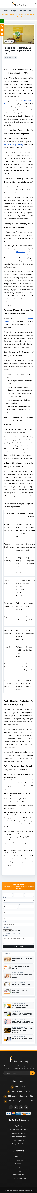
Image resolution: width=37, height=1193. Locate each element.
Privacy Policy (18, 1175)
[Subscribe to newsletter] (32, 1073)
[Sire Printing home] (19, 1059)
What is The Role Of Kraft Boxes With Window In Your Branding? (22, 1030)
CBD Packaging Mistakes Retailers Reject (19, 991)
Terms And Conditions (18, 1178)
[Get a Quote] (2, 34)
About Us (18, 1157)
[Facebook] (11, 1107)
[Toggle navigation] (2, 4)
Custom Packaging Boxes (18, 957)
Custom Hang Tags (18, 1144)
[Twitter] (16, 1107)
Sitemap (19, 1171)
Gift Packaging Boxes (18, 1140)
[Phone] (2, 26)
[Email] (2, 30)
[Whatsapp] (2, 21)
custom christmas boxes (18, 1137)
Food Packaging (16, 1011)
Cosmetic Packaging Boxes (18, 1129)
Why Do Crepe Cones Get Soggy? (22, 984)
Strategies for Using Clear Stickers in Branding (20, 1006)
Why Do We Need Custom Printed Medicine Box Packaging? (22, 1039)
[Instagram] (26, 1107)
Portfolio (18, 1164)
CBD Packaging (25, 11)
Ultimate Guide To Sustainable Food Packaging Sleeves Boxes (22, 1014)
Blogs (13, 11)
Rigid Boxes (18, 1126)
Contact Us (19, 1160)
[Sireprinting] (19, 4)
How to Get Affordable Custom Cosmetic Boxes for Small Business (22, 976)
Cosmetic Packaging (17, 972)
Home (5, 11)
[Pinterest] (21, 1107)
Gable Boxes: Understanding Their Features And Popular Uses (22, 1022)
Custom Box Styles (18, 1133)
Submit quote (18, 946)
